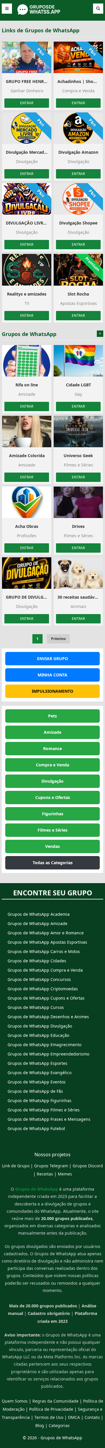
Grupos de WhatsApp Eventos (37, 1082)
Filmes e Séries (52, 830)
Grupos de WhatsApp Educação (38, 1035)
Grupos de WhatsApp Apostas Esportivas (47, 942)
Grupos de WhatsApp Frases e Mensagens (49, 1119)
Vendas (52, 846)
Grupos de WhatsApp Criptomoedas (43, 988)
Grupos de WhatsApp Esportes (37, 1063)
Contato (92, 1417)
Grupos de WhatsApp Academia (39, 914)
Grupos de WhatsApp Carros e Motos (44, 951)
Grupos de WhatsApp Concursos (39, 979)
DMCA (74, 1417)
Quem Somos (15, 1401)
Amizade (52, 732)
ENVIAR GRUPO (52, 658)
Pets (52, 716)
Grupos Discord (88, 1165)
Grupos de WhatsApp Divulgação (40, 1026)
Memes (65, 1174)
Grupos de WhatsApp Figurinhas (39, 1100)
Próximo (58, 638)
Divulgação (52, 781)
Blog (39, 1425)
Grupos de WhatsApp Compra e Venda (45, 970)
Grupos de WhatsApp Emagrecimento (44, 1044)
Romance (52, 748)
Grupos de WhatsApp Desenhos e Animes (48, 1016)
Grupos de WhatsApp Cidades (37, 960)
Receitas (45, 1174)
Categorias (59, 1425)
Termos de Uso (48, 1417)
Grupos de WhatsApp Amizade (37, 923)
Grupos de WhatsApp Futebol (36, 1128)
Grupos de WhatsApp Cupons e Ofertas (46, 998)
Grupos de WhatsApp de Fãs (35, 1091)
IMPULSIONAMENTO (52, 691)
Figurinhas (52, 813)
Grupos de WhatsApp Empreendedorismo (48, 1054)
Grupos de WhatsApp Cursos (36, 1007)
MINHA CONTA (52, 675)
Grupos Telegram (51, 1165)
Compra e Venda (52, 765)
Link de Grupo (15, 1165)
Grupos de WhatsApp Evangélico (39, 1072)
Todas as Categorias (53, 862)
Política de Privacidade (51, 1409)
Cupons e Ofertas (52, 797)
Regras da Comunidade (55, 1401)
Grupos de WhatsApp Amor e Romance (46, 933)
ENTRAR (26, 102)
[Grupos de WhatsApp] (52, 14)
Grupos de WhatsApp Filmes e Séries (44, 1110)
